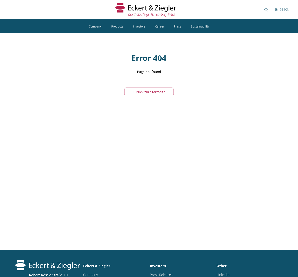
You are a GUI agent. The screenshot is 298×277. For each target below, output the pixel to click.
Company (95, 26)
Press (177, 26)
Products (117, 26)
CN (287, 9)
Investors (139, 26)
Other (222, 265)
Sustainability (200, 26)
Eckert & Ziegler (96, 265)
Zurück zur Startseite (149, 92)
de (282, 9)
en (276, 9)
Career (159, 26)
